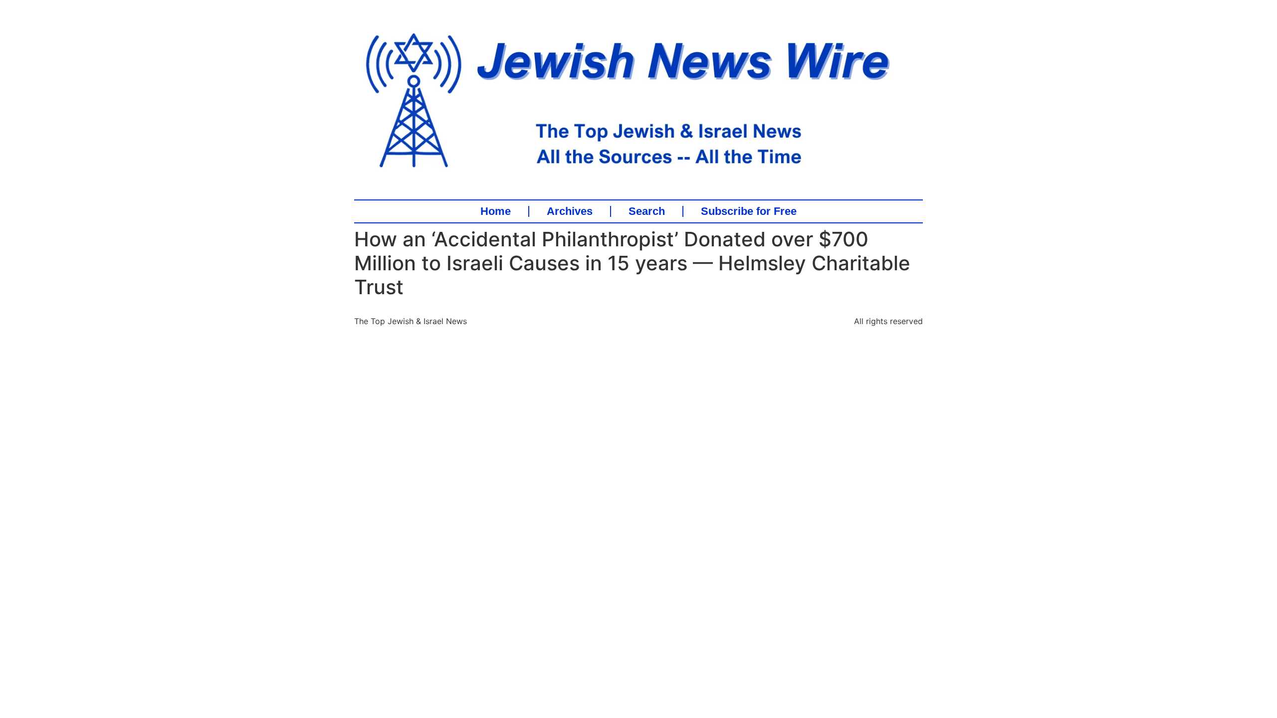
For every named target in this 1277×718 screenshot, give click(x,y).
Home (495, 211)
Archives (570, 211)
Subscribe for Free (749, 211)
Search (647, 211)
